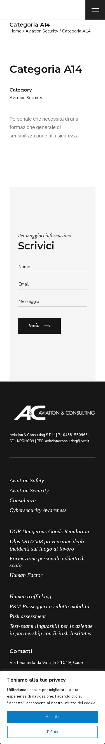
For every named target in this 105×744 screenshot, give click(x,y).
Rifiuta (52, 731)
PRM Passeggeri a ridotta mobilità (49, 606)
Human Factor (26, 575)
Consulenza (23, 500)
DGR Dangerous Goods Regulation (49, 531)
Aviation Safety (27, 480)
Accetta (52, 716)
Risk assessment (28, 616)
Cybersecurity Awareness (38, 510)
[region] (52, 707)
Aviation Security (26, 97)
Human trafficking (30, 596)
